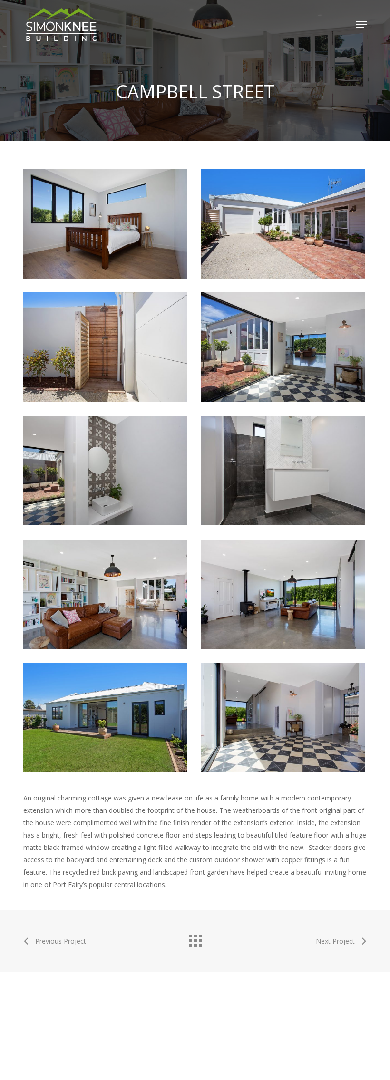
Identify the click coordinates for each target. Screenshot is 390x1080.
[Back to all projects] (195, 938)
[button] (361, 24)
